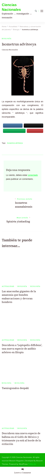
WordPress (23, 464)
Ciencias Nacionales (11, 7)
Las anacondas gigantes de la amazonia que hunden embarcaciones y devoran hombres (19, 297)
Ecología (35, 286)
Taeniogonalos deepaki (15, 388)
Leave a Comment (22, 472)
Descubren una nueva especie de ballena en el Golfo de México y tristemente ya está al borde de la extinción (21, 439)
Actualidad (8, 286)
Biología (6, 39)
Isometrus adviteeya (15, 143)
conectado (33, 175)
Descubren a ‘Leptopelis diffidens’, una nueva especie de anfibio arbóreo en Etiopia (22, 348)
